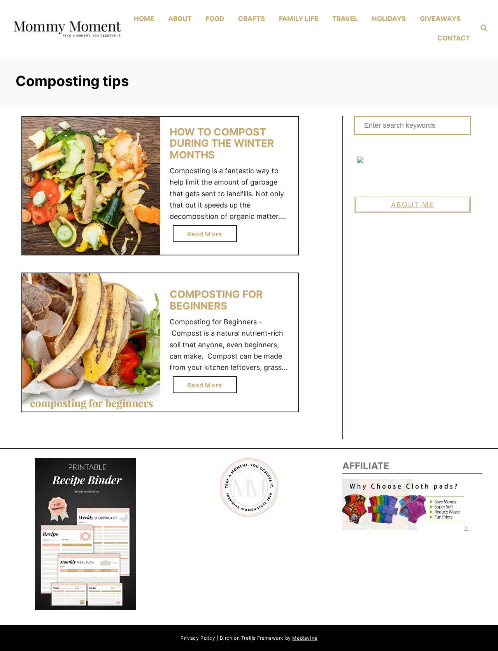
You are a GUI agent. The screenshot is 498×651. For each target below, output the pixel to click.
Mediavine (304, 638)
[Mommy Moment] (66, 28)
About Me (412, 205)
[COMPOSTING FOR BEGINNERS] (91, 342)
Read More (207, 236)
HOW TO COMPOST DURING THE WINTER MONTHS (222, 143)
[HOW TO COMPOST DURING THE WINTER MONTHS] (91, 186)
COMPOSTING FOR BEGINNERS (216, 300)
